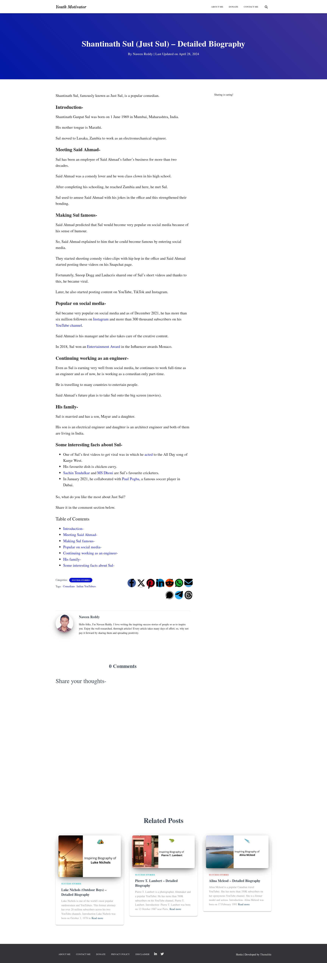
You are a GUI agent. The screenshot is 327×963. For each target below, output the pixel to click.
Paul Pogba (130, 478)
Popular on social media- (82, 546)
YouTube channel (69, 325)
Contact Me (251, 6)
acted (149, 454)
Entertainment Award (103, 346)
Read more (97, 918)
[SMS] (169, 595)
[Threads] (188, 595)
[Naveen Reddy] (64, 623)
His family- (72, 559)
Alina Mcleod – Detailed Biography (234, 880)
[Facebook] (132, 583)
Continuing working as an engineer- (90, 553)
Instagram (101, 319)
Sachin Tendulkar (76, 472)
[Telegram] (179, 595)
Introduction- (73, 528)
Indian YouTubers (86, 586)
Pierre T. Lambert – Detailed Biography (156, 883)
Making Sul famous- (79, 540)
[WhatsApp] (179, 583)
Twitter (162, 954)
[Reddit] (169, 583)
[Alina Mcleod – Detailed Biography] (237, 851)
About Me (217, 6)
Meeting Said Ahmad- (80, 534)
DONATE (233, 6)
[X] (141, 583)
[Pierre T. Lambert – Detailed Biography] (163, 851)
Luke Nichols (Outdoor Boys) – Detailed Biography (84, 892)
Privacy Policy (120, 954)
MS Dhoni (105, 472)
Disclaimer (142, 954)
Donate (100, 954)
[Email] (188, 583)
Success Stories (81, 580)
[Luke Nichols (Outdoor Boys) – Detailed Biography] (89, 856)
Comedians (69, 586)
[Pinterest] (150, 583)
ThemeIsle (265, 954)
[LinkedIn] (160, 583)
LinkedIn (155, 954)
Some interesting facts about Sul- (88, 565)
